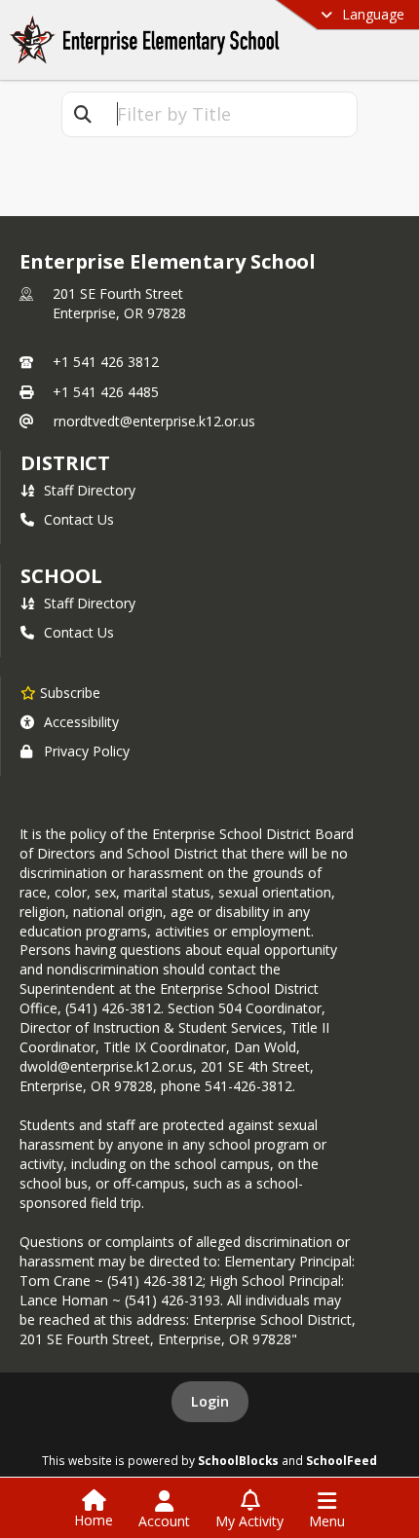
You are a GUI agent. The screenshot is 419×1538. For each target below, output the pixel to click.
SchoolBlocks (238, 1460)
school (60, 576)
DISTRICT (65, 463)
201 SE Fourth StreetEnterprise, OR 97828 (119, 303)
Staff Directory (89, 490)
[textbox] (230, 114)
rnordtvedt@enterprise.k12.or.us (154, 421)
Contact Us (79, 519)
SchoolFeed (341, 1460)
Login (210, 1401)
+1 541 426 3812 (106, 361)
